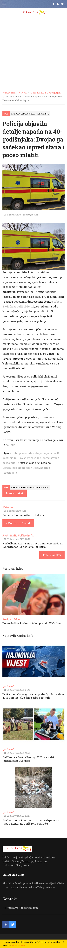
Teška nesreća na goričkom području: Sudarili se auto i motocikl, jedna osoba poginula (33, 695)
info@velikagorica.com (22, 907)
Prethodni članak (19, 523)
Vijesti (23, 92)
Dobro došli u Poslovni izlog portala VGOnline (31, 623)
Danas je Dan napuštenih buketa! (23, 515)
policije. (11, 445)
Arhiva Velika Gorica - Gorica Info (30, 113)
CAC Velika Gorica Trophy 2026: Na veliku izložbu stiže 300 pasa (29, 759)
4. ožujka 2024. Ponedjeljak (45, 92)
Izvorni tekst (14, 493)
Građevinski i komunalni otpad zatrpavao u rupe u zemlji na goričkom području (30, 821)
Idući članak (51, 555)
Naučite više (18, 945)
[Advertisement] (33, 53)
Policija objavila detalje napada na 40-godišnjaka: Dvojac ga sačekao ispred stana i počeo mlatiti (31, 457)
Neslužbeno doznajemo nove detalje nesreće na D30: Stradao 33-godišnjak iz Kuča (32, 545)
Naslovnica (8, 92)
